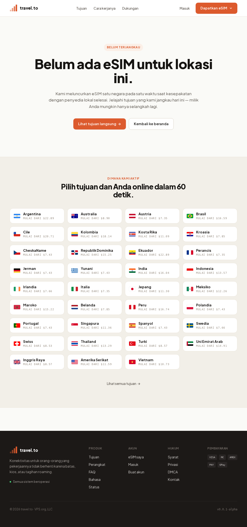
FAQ (92, 472)
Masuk (185, 8)
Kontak (174, 479)
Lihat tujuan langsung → (99, 124)
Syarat (173, 457)
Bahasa (95, 479)
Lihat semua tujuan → (123, 383)
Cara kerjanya (105, 8)
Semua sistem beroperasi (31, 482)
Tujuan (81, 8)
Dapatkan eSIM (213, 8)
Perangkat (97, 464)
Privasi (173, 464)
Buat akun (136, 472)
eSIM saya (136, 457)
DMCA (173, 472)
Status (94, 487)
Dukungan (130, 8)
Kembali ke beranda (151, 124)
